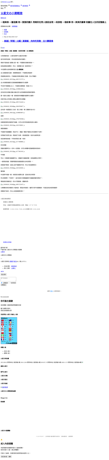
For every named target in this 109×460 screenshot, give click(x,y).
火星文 (3, 251)
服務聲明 (70, 436)
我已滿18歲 (4, 456)
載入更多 (3, 274)
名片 (5, 34)
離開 (10, 456)
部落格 (6, 32)
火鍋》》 (13, 268)
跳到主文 (3, 18)
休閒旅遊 (14, 26)
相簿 (5, 29)
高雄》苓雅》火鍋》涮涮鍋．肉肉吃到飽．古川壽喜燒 (28, 41)
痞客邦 (12, 261)
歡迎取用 (5, 387)
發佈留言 (3, 285)
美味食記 (14, 266)
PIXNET (42, 436)
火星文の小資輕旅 (11, 13)
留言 (15, 261)
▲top (2, 271)
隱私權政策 (64, 436)
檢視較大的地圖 (7, 242)
